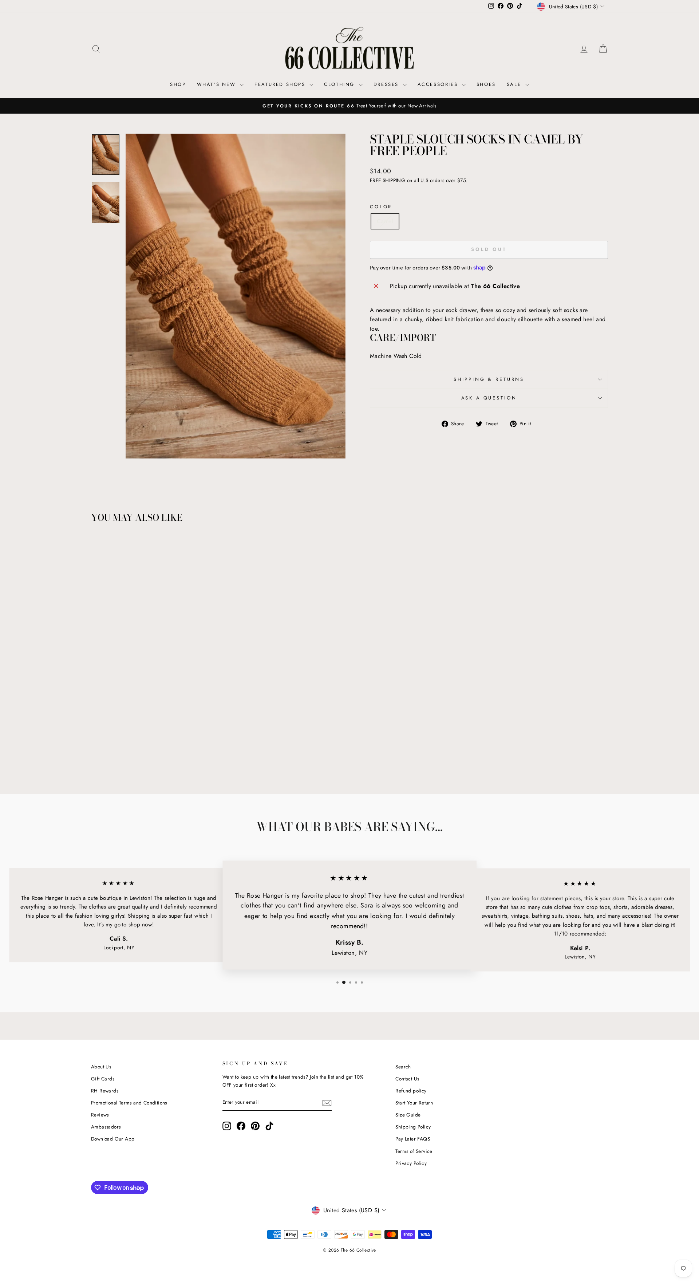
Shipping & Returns (489, 379)
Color (381, 206)
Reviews (100, 1114)
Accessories (439, 84)
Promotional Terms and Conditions (129, 1102)
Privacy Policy (411, 1163)
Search (403, 1066)
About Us (101, 1066)
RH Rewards (104, 1090)
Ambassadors (106, 1126)
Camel (385, 221)
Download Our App (112, 1138)
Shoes (486, 84)
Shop (178, 84)
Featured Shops (281, 84)
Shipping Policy (413, 1126)
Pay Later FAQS (412, 1138)
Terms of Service (413, 1151)
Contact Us (407, 1078)
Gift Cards (102, 1078)
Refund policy (410, 1090)
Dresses (387, 84)
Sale (515, 84)
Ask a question (489, 397)
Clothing (340, 84)
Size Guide (407, 1114)
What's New (217, 84)
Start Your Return (414, 1102)
